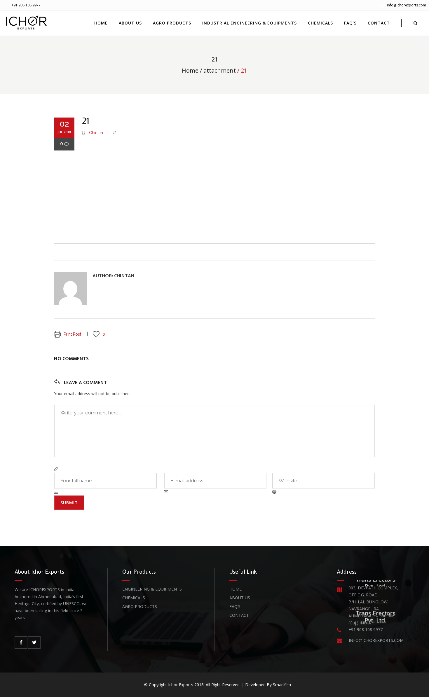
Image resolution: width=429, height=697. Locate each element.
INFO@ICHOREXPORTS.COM (376, 640)
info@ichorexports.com (406, 5)
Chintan (96, 132)
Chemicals (133, 597)
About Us (239, 597)
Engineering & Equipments (152, 589)
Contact (239, 615)
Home (190, 70)
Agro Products (139, 606)
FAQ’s (234, 606)
